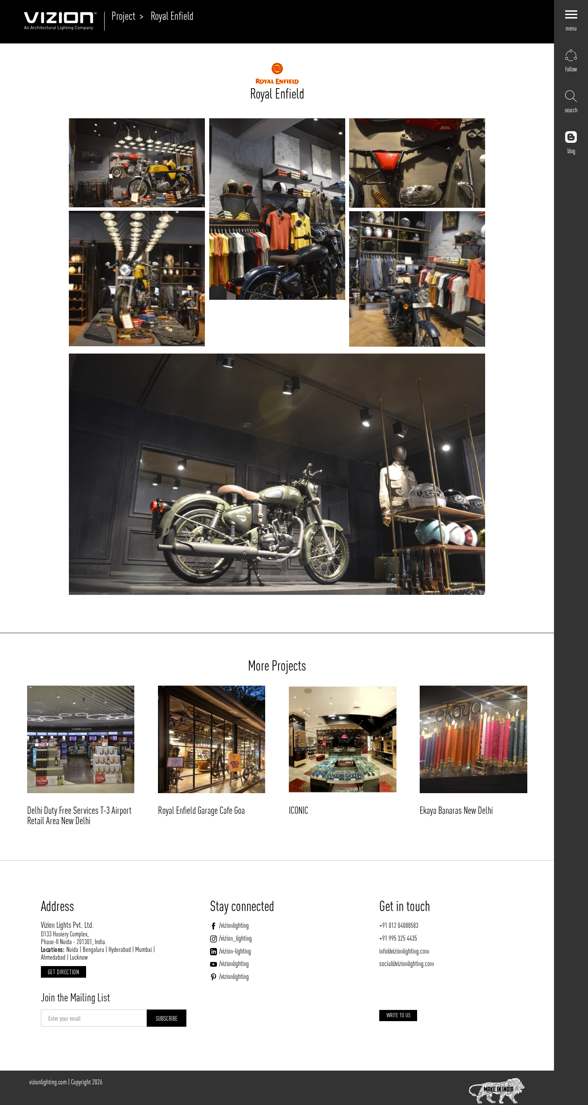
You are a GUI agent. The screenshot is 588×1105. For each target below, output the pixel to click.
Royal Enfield (172, 16)
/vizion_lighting (235, 938)
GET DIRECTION (64, 972)
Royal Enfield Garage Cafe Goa (201, 810)
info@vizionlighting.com (404, 951)
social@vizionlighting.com (406, 963)
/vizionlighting (234, 925)
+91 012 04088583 (398, 925)
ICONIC (298, 810)
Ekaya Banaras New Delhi (456, 810)
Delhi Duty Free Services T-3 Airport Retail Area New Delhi (79, 816)
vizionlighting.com (48, 1082)
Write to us (398, 1015)
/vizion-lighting (235, 951)
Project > (127, 16)
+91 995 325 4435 (398, 938)
